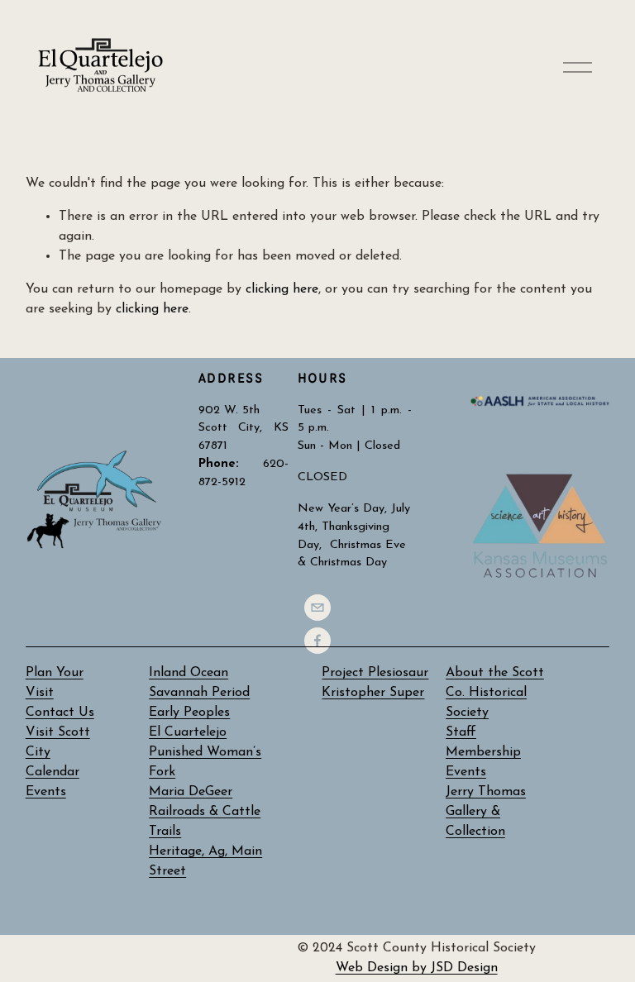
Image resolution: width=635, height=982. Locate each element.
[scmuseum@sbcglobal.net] (317, 607)
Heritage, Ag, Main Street (205, 861)
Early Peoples (189, 712)
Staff (461, 732)
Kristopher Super (373, 692)
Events (466, 772)
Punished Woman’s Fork (205, 762)
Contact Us (60, 712)
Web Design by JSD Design (417, 968)
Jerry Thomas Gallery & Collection (486, 811)
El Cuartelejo (188, 732)
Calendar (52, 772)
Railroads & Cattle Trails (204, 821)
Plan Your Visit (55, 682)
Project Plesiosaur (375, 672)
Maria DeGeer (190, 791)
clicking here (282, 289)
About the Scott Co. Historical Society (495, 692)
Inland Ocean (188, 672)
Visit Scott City (58, 742)
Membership (483, 752)
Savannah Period (199, 692)
